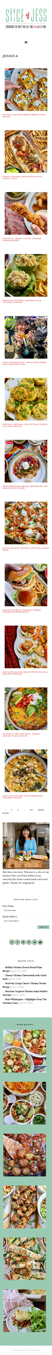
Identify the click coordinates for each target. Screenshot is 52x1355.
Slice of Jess (26, 18)
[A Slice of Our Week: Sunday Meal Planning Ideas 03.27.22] (24, 1207)
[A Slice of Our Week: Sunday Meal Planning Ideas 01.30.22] (24, 1051)
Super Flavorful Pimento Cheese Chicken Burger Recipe (22, 611)
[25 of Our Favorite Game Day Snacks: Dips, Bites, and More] (24, 1258)
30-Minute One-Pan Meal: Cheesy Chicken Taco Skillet (21, 735)
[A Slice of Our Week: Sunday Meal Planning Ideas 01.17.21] (24, 1155)
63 (31, 810)
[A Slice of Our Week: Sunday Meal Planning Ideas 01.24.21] (24, 1310)
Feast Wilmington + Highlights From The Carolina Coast (24, 363)
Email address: (10, 916)
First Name (8, 906)
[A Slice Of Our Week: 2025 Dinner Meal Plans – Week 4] (24, 1103)
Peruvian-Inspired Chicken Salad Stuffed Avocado (22, 301)
